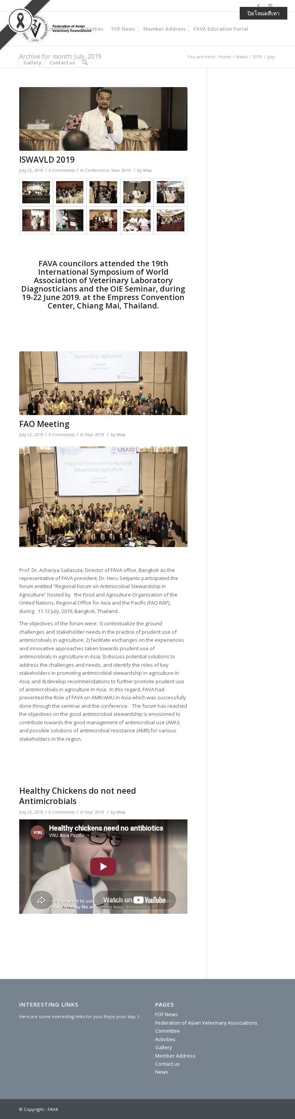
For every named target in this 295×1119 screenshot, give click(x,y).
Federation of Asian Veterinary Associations (206, 1022)
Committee (167, 1030)
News (161, 1071)
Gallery (163, 1047)
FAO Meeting (44, 424)
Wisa (147, 170)
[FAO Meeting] (103, 383)
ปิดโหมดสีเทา (263, 13)
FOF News (166, 1014)
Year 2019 (121, 170)
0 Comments (62, 170)
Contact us (167, 1063)
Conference (97, 170)
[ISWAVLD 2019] (103, 119)
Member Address (175, 1055)
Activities (165, 1039)
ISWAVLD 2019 (47, 159)
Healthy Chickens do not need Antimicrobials (77, 795)
